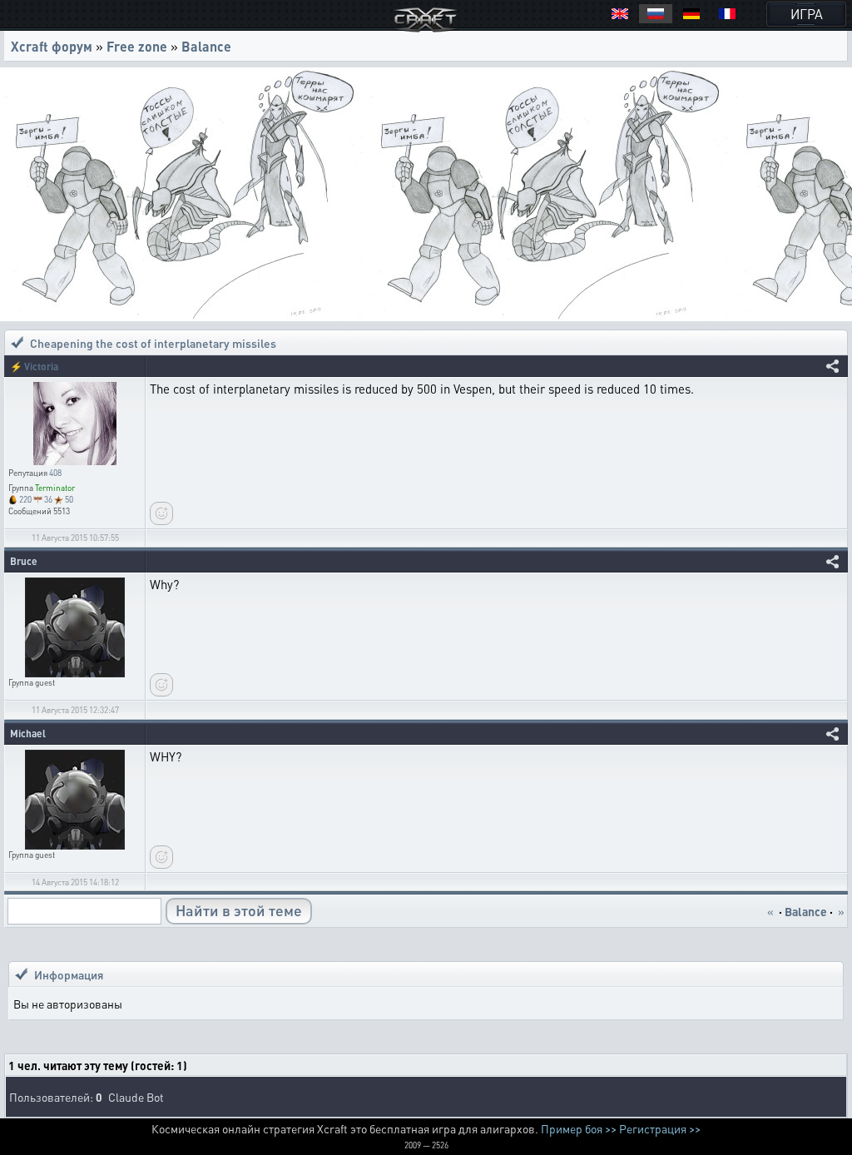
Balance (206, 46)
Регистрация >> (660, 1128)
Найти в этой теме (239, 910)
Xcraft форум (51, 46)
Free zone (136, 46)
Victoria (41, 366)
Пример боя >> (579, 1128)
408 (55, 473)
